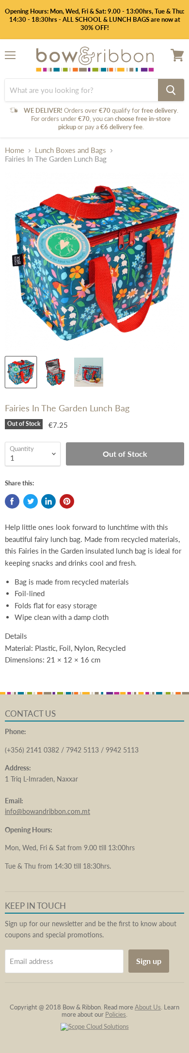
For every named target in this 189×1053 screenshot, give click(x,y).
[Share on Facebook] (12, 501)
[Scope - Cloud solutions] (95, 1026)
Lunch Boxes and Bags (70, 150)
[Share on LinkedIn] (48, 501)
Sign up (148, 960)
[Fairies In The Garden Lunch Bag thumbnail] (20, 372)
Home (14, 150)
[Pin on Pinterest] (67, 501)
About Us (148, 1007)
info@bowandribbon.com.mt (47, 811)
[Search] (171, 90)
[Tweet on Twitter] (30, 501)
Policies (115, 1014)
